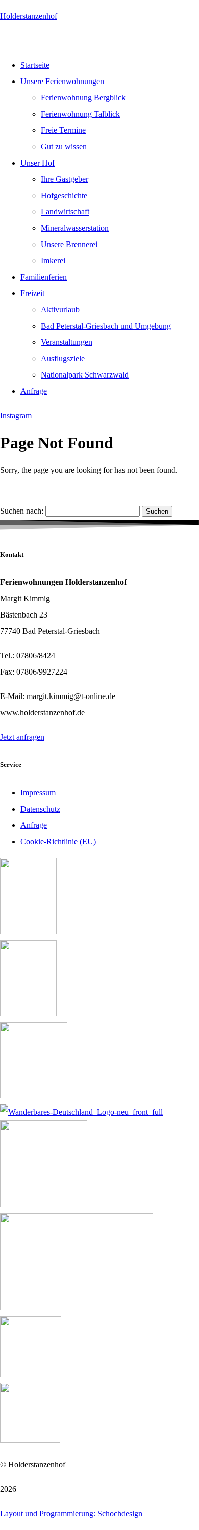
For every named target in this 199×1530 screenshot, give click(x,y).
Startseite (34, 65)
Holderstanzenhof (28, 16)
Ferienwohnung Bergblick (83, 97)
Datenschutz (40, 808)
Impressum (38, 792)
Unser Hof (37, 162)
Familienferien (43, 277)
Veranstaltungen (66, 342)
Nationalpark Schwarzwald (85, 374)
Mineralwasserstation (75, 228)
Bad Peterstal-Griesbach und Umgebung (106, 325)
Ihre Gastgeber (64, 179)
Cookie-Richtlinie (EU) (58, 841)
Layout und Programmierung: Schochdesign (71, 1513)
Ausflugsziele (63, 358)
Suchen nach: (21, 510)
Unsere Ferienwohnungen (62, 81)
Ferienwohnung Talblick (80, 114)
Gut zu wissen (64, 146)
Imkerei (53, 260)
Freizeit (32, 293)
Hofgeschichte (64, 195)
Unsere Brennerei (69, 244)
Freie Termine (63, 130)
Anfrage (33, 391)
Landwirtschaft (65, 211)
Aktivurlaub (60, 309)
